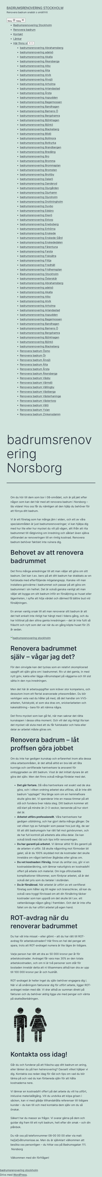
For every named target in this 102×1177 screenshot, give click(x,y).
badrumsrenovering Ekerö (36, 215)
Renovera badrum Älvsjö (35, 360)
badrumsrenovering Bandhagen (39, 106)
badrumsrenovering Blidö (35, 133)
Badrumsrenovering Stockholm (32, 25)
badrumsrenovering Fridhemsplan (41, 269)
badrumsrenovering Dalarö (36, 179)
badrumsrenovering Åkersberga (39, 61)
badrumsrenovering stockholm (35, 8)
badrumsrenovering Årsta (36, 93)
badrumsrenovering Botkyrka (38, 142)
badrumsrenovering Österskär (38, 278)
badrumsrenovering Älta (35, 70)
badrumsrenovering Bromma (37, 160)
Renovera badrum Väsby (35, 378)
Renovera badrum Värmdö (36, 382)
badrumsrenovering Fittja (35, 260)
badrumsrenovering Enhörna (37, 228)
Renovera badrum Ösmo (35, 351)
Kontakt (18, 34)
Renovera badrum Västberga (38, 391)
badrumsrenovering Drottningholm (41, 201)
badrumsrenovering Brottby (37, 174)
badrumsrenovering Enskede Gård (41, 237)
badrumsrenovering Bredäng (38, 151)
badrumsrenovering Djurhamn (38, 192)
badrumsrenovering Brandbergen (40, 147)
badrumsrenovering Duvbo (36, 206)
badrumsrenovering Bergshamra (40, 115)
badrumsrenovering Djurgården (39, 188)
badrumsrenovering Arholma (37, 84)
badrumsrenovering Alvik (35, 75)
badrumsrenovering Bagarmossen (41, 102)
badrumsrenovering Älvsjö (36, 79)
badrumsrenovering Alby (35, 65)
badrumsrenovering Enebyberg (39, 224)
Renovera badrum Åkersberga (38, 373)
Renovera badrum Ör (33, 355)
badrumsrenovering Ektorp (36, 219)
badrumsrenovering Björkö (36, 124)
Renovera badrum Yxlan (35, 409)
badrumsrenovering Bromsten (38, 170)
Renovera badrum (24, 29)
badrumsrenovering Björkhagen (39, 120)
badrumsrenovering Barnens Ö (39, 111)
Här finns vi (20, 43)
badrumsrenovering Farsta (36, 251)
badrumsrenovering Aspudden (39, 97)
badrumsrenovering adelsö (36, 52)
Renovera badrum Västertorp (38, 400)
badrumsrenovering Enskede (38, 233)
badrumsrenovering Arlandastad (40, 88)
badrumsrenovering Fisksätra (38, 256)
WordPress (20, 1174)
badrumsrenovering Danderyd (38, 183)
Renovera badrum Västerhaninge (40, 396)
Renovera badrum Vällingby (37, 387)
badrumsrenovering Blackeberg (39, 129)
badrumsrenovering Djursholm (39, 197)
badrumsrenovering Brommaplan (40, 165)
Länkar (17, 38)
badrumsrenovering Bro (34, 156)
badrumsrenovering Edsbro (37, 210)
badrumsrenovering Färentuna (39, 246)
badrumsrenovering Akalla (36, 56)
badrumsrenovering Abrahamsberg (41, 47)
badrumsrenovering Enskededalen (41, 242)
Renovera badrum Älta (34, 364)
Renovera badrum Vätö (34, 405)
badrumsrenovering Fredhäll (37, 265)
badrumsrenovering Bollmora (38, 138)
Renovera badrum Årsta (34, 369)
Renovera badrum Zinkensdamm (40, 414)
